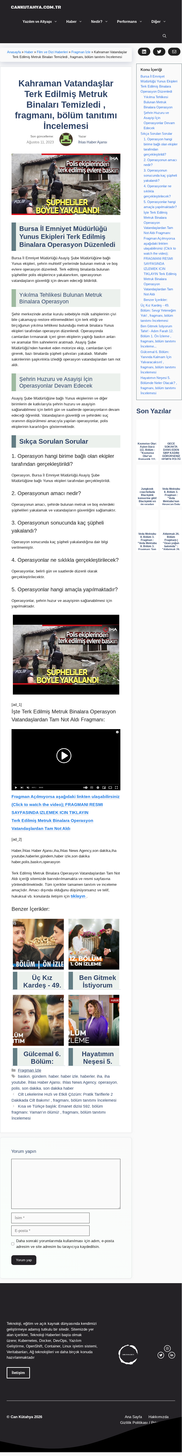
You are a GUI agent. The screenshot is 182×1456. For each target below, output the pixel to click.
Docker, (45, 1341)
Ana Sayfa (133, 1417)
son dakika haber (58, 1088)
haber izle (69, 1076)
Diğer (155, 21)
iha (99, 1076)
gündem (39, 1076)
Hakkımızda (158, 1417)
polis (16, 1088)
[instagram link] (167, 1348)
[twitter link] (161, 1355)
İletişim (18, 1373)
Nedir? (96, 21)
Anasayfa (14, 52)
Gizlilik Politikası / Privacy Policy (147, 1423)
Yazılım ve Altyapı (37, 21)
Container (52, 1346)
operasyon (107, 1082)
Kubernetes (27, 1341)
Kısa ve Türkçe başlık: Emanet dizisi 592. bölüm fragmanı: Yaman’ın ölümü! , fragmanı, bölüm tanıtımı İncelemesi (59, 1112)
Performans (127, 21)
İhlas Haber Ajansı (44, 1082)
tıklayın (78, 896)
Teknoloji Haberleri (45, 1335)
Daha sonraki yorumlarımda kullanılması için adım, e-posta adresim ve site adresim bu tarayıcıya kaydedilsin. (65, 1244)
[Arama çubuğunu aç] (164, 36)
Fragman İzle (80, 52)
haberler (87, 1076)
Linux (67, 1346)
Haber (71, 21)
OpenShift (34, 1346)
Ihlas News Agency (79, 1082)
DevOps (60, 1341)
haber (54, 1076)
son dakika (31, 1088)
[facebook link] (171, 1355)
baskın (24, 1076)
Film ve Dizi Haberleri (52, 52)
